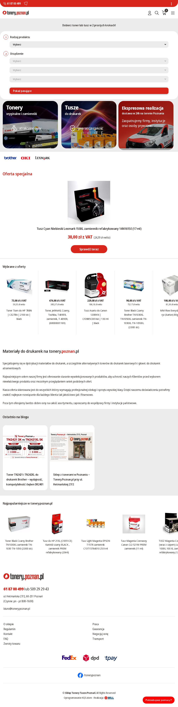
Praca (95, 624)
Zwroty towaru (11, 644)
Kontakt (8, 634)
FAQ (5, 639)
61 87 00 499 (14, 3)
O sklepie (8, 624)
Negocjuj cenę (100, 634)
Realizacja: (99, 697)
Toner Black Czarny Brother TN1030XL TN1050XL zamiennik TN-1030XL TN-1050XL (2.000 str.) (133, 319)
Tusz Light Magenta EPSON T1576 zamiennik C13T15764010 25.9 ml (95, 544)
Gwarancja (98, 629)
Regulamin (9, 629)
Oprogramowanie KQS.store (78, 697)
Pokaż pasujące (22, 91)
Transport (98, 639)
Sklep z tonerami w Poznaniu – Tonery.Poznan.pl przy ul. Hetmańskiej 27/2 (71, 479)
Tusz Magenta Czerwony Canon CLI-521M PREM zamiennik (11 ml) (134, 544)
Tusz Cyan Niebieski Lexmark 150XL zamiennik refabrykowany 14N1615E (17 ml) (89, 228)
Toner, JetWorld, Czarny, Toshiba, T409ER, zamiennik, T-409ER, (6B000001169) (57, 317)
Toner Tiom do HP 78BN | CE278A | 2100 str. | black (19, 315)
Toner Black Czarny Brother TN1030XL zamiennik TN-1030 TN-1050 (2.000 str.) (19, 544)
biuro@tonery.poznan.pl (16, 609)
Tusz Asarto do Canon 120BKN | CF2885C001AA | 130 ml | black (95, 317)
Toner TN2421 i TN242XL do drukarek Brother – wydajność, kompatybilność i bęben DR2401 (24, 479)
